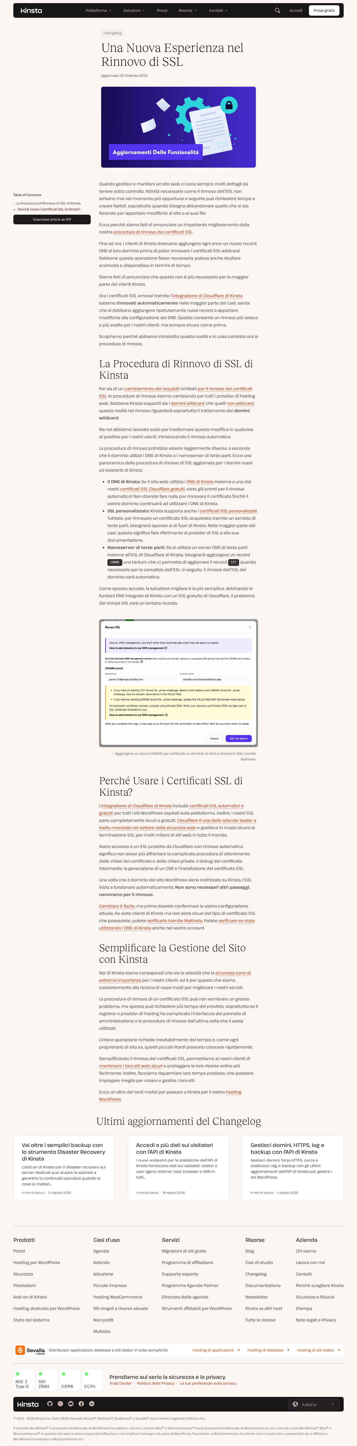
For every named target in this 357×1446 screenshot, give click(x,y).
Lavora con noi (310, 1262)
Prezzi (19, 1251)
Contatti (304, 1274)
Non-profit (103, 1320)
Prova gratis (324, 10)
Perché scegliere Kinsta (320, 1285)
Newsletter (256, 1297)
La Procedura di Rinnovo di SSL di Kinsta (48, 203)
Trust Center (121, 1383)
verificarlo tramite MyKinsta (174, 920)
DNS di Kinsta (200, 481)
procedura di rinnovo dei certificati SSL (152, 232)
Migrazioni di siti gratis (184, 1251)
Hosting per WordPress (36, 1262)
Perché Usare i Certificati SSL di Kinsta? (49, 209)
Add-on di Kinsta (30, 1297)
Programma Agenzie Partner (190, 1285)
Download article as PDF (52, 219)
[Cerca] (277, 10)
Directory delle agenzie (185, 1297)
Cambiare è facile (117, 906)
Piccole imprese (110, 1285)
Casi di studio (259, 1262)
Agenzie (101, 1251)
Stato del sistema (31, 1320)
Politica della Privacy (155, 1383)
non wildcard (240, 403)
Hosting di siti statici (315, 1350)
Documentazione (263, 1285)
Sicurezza (23, 1274)
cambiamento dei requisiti (151, 388)
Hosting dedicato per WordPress (46, 1308)
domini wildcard (188, 403)
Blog (249, 1251)
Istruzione (103, 1274)
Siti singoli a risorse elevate (120, 1308)
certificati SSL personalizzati (228, 511)
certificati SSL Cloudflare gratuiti (152, 489)
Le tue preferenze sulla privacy (208, 1383)
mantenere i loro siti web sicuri (131, 1066)
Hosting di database (265, 1350)
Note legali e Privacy (316, 1320)
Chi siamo (306, 1251)
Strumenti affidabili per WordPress (197, 1308)
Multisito (102, 1331)
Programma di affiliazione (187, 1262)
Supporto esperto (180, 1274)
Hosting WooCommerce (117, 1297)
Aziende (101, 1262)
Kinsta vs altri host (263, 1308)
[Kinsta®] (31, 10)
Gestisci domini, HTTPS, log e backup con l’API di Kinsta (287, 1148)
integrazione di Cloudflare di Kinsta (207, 295)
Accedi (296, 10)
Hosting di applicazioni (213, 1350)
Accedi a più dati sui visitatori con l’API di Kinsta (174, 1148)
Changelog (112, 33)
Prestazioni (24, 1285)
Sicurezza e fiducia (315, 1297)
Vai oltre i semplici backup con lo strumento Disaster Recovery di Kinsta (63, 1151)
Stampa (304, 1308)
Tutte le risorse (260, 1320)
